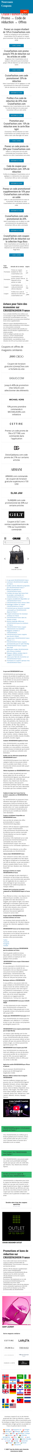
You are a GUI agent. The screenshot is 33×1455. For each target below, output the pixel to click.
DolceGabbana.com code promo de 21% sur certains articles (16, 457)
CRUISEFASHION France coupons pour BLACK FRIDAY (17, 635)
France (6, 1433)
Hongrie (10, 1443)
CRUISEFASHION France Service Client (18, 602)
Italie (13, 1433)
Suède (17, 1443)
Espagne (7, 1429)
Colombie (24, 1435)
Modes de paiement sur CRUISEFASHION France (14, 590)
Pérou (15, 1437)
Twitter (5, 940)
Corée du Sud (7, 1439)
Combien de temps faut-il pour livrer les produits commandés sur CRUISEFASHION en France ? (17, 595)
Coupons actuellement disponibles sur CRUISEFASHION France (18, 600)
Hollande (17, 1431)
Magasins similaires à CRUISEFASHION (13, 631)
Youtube (5, 945)
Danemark (24, 1441)
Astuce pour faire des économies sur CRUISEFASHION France (18, 658)
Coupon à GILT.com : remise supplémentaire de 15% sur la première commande (16, 525)
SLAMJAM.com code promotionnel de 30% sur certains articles (16, 503)
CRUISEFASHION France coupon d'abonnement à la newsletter (16, 628)
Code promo (17, 1444)
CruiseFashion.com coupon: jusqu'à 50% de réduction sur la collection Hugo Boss (16, 239)
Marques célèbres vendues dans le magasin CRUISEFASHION (17, 654)
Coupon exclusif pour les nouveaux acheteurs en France (17, 615)
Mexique (10, 1435)
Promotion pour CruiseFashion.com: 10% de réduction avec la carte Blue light (16, 125)
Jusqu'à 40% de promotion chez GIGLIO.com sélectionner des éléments (16, 388)
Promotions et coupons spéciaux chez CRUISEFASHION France (18, 661)
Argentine (7, 1437)
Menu (25, 11)
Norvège (15, 1441)
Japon (28, 1437)
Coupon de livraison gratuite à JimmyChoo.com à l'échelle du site (16, 366)
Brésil (21, 1437)
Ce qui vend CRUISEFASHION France (18, 580)
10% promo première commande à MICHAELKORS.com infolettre (16, 410)
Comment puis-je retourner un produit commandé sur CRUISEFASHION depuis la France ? (18, 610)
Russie (24, 1443)
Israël (8, 1441)
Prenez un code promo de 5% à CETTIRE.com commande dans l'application (16, 434)
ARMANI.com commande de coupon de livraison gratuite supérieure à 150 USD (16, 480)
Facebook (6, 942)
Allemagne (8, 1431)
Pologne (26, 1429)
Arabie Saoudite (26, 1439)
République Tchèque (23, 1433)
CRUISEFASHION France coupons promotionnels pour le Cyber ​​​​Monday (18, 643)
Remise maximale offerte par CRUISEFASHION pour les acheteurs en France (17, 623)
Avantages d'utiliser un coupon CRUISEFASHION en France (16, 605)
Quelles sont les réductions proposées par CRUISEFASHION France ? (18, 586)
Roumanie (26, 1431)
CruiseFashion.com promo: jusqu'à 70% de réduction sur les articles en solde (16, 54)
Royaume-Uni (17, 1429)
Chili (16, 1435)
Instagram (6, 944)
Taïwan (16, 1439)
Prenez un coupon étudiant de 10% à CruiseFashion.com (16, 31)
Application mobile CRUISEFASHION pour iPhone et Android (17, 650)
